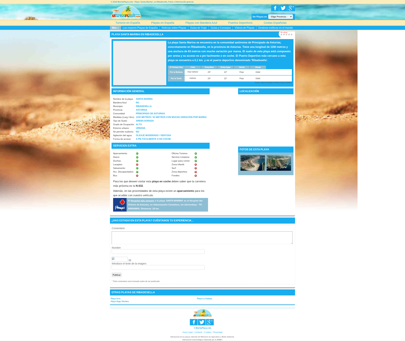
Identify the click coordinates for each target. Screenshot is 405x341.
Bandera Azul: (120, 102)
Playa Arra (115, 298)
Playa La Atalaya (204, 298)
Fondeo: (176, 175)
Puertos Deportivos (240, 22)
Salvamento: (119, 168)
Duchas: (117, 161)
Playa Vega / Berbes (120, 301)
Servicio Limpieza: (181, 157)
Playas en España (162, 22)
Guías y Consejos (221, 27)
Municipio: (118, 106)
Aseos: (116, 157)
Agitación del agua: (122, 135)
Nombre (116, 247)
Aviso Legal (188, 332)
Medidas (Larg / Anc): (124, 117)
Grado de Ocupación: (124, 124)
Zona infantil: (178, 164)
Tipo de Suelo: (120, 120)
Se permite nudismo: (123, 131)
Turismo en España (127, 22)
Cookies (207, 332)
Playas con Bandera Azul (201, 22)
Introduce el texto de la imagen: (129, 263)
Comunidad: (119, 113)
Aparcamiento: (120, 153)
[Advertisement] (139, 63)
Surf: (174, 168)
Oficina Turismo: (180, 153)
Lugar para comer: (181, 161)
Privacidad (217, 332)
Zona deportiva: (179, 171)
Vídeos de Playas (244, 27)
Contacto (198, 332)
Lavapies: (118, 164)
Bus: (115, 175)
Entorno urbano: (121, 128)
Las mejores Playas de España (140, 27)
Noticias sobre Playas (174, 27)
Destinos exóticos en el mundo (275, 27)
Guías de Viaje (198, 27)
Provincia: (118, 110)
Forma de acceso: (122, 139)
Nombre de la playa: (123, 99)
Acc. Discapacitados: (123, 171)
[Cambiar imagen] (129, 260)
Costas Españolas (275, 22)
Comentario (118, 228)
